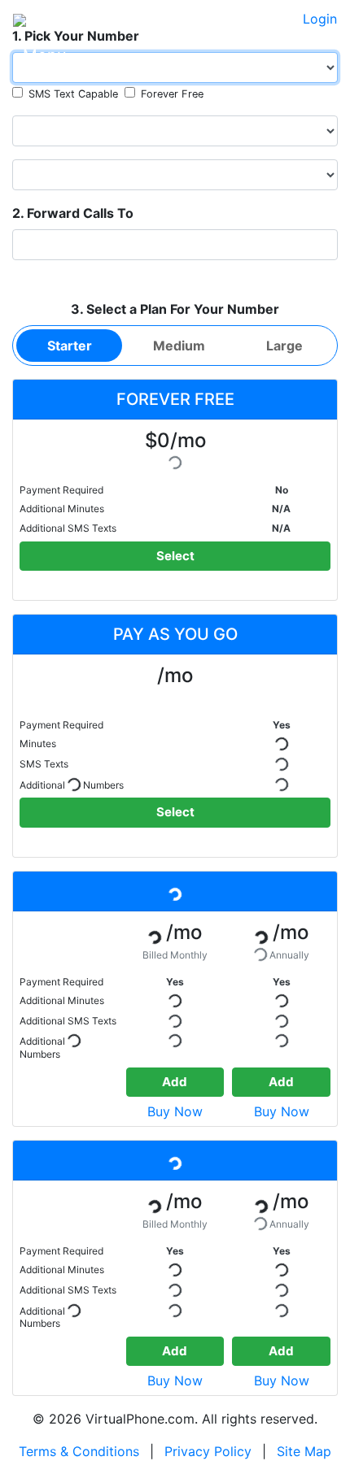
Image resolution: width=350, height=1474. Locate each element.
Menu (45, 55)
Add (174, 1081)
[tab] (69, 345)
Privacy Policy (208, 1451)
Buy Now (175, 1111)
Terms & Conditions (79, 1451)
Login (320, 19)
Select (175, 555)
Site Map (304, 1451)
